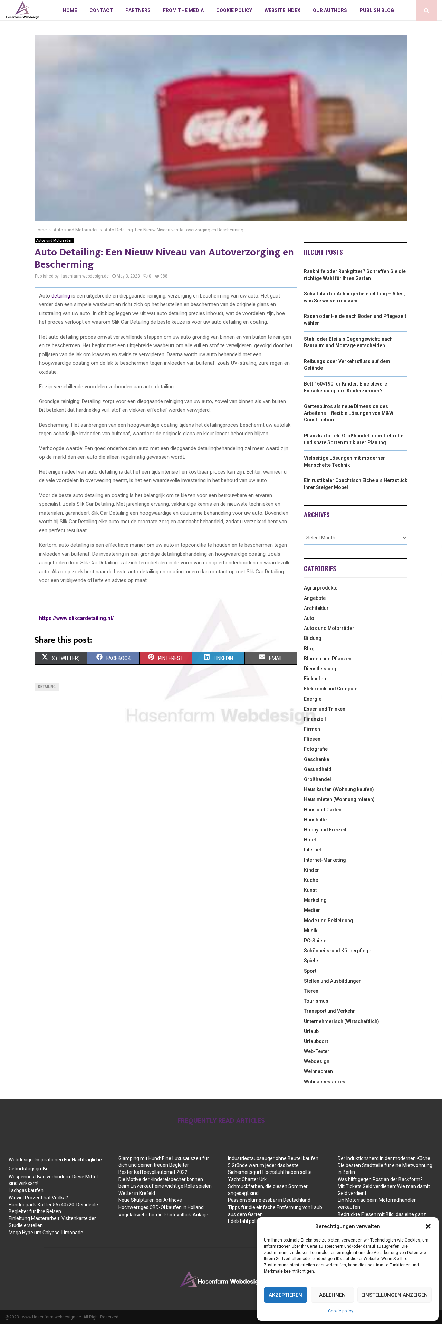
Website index (282, 10)
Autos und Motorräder (54, 240)
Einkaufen (315, 678)
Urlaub (311, 1031)
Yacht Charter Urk (247, 1179)
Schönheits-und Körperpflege (337, 950)
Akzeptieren (285, 1295)
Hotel (310, 840)
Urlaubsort (316, 1041)
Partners (138, 10)
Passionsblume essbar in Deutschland (269, 1200)
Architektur (316, 608)
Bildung (312, 638)
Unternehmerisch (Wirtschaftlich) (341, 1021)
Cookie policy (340, 1310)
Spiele (311, 960)
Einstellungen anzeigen (394, 1295)
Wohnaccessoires (324, 1081)
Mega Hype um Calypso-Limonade (46, 1232)
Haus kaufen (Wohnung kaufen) (339, 789)
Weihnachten (318, 1071)
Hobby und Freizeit (325, 830)
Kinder (311, 870)
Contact (101, 10)
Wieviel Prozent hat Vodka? (38, 1197)
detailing (61, 296)
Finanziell (315, 719)
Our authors (330, 10)
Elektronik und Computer (331, 688)
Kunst (310, 890)
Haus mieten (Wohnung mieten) (339, 799)
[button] (428, 1226)
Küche (311, 880)
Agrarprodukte (320, 588)
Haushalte (315, 819)
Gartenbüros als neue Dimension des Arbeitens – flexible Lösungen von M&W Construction (348, 412)
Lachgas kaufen (26, 1190)
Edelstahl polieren (247, 1221)
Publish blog (376, 10)
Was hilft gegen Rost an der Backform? (380, 1179)
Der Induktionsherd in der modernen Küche (384, 1158)
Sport (310, 971)
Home (70, 10)
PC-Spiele (315, 940)
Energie (312, 699)
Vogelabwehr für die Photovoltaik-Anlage (163, 1214)
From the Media (183, 10)
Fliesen (312, 739)
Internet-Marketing (325, 860)
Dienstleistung (320, 668)
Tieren (311, 991)
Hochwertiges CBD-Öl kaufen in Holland (161, 1207)
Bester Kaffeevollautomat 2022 (153, 1172)
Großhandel (317, 779)
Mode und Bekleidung (328, 920)
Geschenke (316, 759)
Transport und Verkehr (329, 1011)
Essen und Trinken (324, 709)
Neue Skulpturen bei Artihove (150, 1200)
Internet (312, 850)
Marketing (315, 900)
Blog (309, 648)
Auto (309, 618)
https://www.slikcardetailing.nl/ (76, 618)
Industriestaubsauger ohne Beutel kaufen (273, 1158)
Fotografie (316, 749)
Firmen (312, 729)
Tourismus (316, 1001)
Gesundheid (318, 769)
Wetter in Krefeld (136, 1193)
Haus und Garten (323, 809)
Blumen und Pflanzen (328, 658)
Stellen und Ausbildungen (333, 981)
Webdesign (316, 1061)
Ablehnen (332, 1295)
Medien (312, 910)
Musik (310, 930)
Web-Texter (316, 1051)
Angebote (315, 598)
